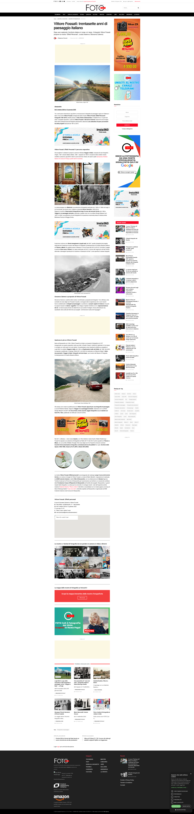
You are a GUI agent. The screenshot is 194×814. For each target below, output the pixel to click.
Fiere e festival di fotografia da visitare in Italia (101, 713)
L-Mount (116, 413)
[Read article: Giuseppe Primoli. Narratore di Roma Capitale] (63, 704)
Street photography (124, 430)
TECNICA (82, 14)
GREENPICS (129, 14)
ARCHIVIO (83, 18)
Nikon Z (136, 422)
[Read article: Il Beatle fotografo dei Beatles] (120, 241)
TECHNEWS (57, 14)
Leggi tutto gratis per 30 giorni (90, 1)
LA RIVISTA (104, 772)
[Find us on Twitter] (58, 1)
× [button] (190, 773)
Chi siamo (69, 1)
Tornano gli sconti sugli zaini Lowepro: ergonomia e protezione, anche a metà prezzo (132, 291)
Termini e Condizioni (126, 782)
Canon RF (124, 396)
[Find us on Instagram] (55, 1)
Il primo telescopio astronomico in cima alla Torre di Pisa (131, 365)
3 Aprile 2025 (97, 723)
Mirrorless (129, 419)
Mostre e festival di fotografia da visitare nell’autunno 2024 (70, 569)
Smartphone (127, 427)
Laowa (121, 413)
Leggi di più (182, 785)
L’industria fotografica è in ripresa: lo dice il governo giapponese (132, 280)
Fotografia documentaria (132, 405)
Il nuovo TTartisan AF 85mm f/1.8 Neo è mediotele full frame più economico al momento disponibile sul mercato (132, 229)
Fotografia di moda (130, 402)
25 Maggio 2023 (58, 723)
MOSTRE (102, 14)
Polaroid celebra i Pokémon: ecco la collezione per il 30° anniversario (131, 347)
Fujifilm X (117, 410)
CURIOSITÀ (88, 14)
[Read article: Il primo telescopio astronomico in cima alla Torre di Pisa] (120, 366)
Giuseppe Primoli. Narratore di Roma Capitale (62, 713)
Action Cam (117, 393)
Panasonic (128, 425)
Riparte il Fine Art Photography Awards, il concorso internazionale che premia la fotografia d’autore (132, 303)
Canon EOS (117, 396)
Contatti (73, 1)
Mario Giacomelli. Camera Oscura (81, 713)
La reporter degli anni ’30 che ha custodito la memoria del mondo (132, 271)
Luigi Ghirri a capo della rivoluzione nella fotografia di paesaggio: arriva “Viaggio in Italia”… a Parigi (63, 683)
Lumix (125, 416)
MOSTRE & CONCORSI (62, 18)
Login (125, 1)
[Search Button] (138, 7)
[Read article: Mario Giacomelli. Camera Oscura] (82, 704)
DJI (126, 399)
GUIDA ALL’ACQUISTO (73, 14)
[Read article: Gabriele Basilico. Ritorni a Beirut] (101, 673)
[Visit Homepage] (88, 7)
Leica (126, 413)
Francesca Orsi (59, 721)
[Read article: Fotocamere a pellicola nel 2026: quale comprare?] (120, 249)
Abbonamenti (137, 1)
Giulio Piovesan (98, 689)
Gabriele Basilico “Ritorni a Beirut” (69, 487)
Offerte (122, 425)
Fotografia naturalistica (120, 408)
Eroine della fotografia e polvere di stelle (132, 356)
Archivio (129, 393)
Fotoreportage (130, 408)
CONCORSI (109, 14)
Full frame (123, 410)
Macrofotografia (131, 416)
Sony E (116, 430)
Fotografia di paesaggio (63, 729)
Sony (133, 427)
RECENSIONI (97, 676)
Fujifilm (136, 408)
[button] (181, 788)
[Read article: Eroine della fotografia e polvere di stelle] (120, 358)
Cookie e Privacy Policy (127, 780)
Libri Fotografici (118, 416)
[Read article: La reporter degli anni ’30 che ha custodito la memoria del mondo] (120, 272)
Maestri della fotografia (120, 419)
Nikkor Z (126, 422)
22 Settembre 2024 (76, 575)
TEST (64, 14)
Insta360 (137, 410)
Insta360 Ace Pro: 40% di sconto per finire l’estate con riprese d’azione (132, 375)
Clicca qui (82, 597)
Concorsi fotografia (132, 396)
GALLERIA (121, 14)
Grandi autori (130, 410)
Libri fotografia (133, 413)
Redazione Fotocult (62, 38)
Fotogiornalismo (132, 399)
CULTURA (95, 14)
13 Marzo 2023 (97, 691)
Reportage (134, 425)
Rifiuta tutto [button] (186, 806)
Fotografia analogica (119, 402)
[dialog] (181, 792)
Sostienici (69, 767)
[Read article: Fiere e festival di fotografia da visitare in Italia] (101, 704)
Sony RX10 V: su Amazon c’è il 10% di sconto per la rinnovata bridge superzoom (132, 337)
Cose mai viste (72, 489)
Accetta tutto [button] (176, 806)
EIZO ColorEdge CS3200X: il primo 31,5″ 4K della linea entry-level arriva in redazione (132, 326)
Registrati (131, 1)
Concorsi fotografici (119, 399)
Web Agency (106, 811)
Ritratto (116, 427)
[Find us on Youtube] (64, 1)
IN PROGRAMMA (79, 708)
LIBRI (115, 14)
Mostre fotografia (118, 422)
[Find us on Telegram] (60, 1)
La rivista (136, 14)
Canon (134, 393)
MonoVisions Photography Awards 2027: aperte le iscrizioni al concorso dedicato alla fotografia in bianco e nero (132, 260)
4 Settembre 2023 (79, 721)
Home (55, 18)
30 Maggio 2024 (78, 691)
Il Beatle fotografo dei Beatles (131, 239)
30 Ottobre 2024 (59, 695)
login (58, 746)
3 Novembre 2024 (74, 38)
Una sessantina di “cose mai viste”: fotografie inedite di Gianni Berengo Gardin (82, 682)
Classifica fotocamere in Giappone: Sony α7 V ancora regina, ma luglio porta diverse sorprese (132, 316)
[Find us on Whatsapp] (62, 1)
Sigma (121, 427)
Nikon (131, 422)
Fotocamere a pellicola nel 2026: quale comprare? (132, 248)
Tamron (132, 430)
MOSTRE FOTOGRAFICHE (74, 18)
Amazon (123, 393)
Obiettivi (116, 425)
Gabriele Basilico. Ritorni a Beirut (100, 681)
